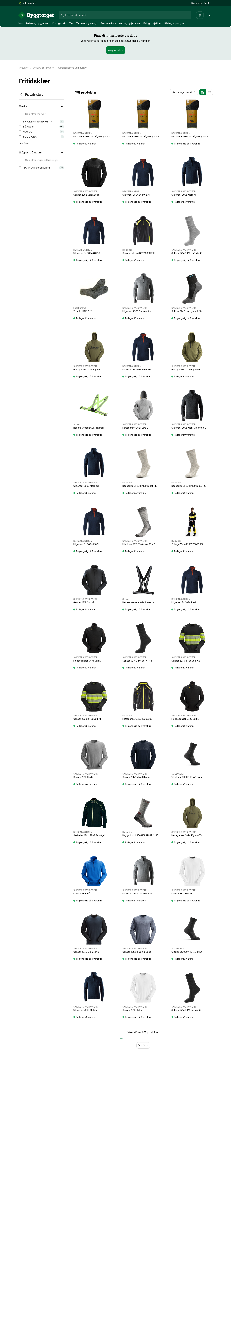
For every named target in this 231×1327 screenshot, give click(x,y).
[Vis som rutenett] (202, 92)
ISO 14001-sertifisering (36, 167)
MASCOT (28, 131)
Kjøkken (157, 23)
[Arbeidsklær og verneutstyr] (21, 94)
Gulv (20, 23)
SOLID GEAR (30, 136)
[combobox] (125, 15)
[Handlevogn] (200, 15)
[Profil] (209, 15)
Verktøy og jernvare (129, 23)
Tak (71, 23)
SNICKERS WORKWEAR (37, 121)
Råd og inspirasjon (174, 23)
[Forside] (36, 15)
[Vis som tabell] (209, 92)
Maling (146, 23)
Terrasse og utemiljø (86, 23)
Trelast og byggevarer (37, 23)
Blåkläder (28, 126)
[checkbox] (20, 121)
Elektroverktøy (108, 23)
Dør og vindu (59, 23)
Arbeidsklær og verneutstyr (72, 68)
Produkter (23, 68)
